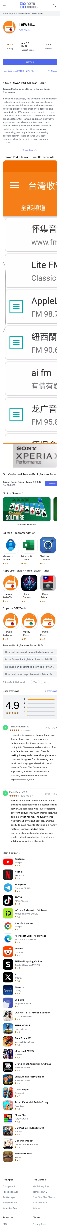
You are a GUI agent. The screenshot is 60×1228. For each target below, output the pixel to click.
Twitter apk (9, 1197)
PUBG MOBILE (40, 1202)
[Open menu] (4, 5)
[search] (54, 5)
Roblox (36, 1207)
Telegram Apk (10, 1202)
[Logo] (29, 5)
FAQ (5, 1224)
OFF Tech (24, 30)
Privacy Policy (40, 1224)
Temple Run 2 (40, 1191)
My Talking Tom (41, 1186)
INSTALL (30, 62)
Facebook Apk (10, 1191)
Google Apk (9, 1186)
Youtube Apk (10, 1207)
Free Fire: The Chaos (44, 1197)
